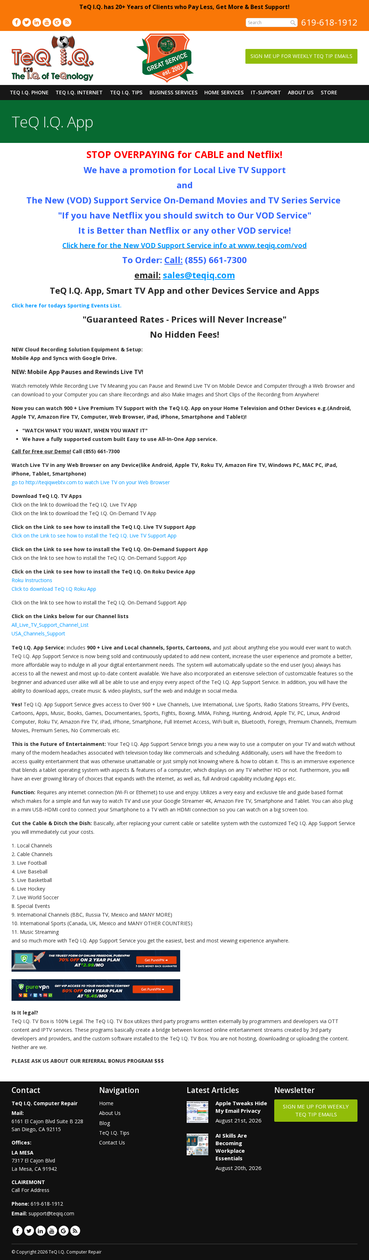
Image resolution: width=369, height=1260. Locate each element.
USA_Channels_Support (38, 633)
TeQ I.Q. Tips (126, 92)
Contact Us (112, 1142)
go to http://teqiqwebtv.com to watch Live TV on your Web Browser (91, 482)
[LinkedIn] (37, 22)
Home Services (224, 92)
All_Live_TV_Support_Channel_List (50, 624)
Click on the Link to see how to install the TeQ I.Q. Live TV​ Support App (94, 535)
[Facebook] (17, 22)
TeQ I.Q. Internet (79, 92)
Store (329, 92)
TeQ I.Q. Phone (29, 92)
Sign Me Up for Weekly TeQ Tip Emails (301, 56)
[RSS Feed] (67, 22)
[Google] (57, 22)
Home (106, 1103)
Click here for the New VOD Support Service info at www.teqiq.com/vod (184, 245)
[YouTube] (47, 22)
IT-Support (266, 92)
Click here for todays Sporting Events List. (66, 305)
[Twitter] (27, 22)
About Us (301, 92)
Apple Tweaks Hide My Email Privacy (241, 1106)
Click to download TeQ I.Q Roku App (54, 588)
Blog (104, 1123)
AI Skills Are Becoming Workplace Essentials (231, 1147)
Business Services (173, 92)
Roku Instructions (32, 580)
